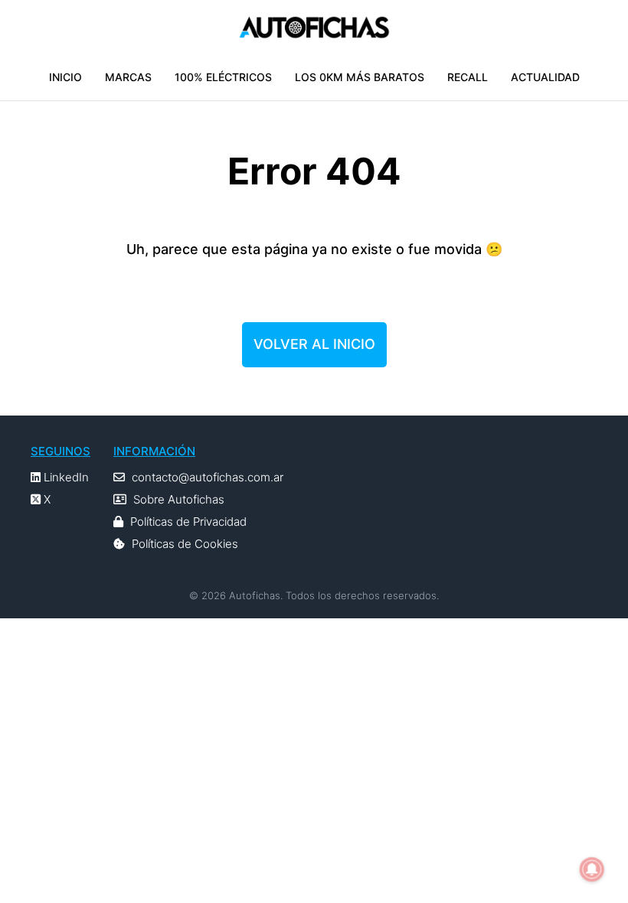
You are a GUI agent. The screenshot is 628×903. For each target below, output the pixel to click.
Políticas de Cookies (185, 543)
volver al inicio (314, 344)
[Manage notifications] (592, 869)
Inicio (65, 76)
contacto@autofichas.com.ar (207, 477)
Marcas (128, 76)
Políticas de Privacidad (188, 521)
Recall (467, 76)
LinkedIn (65, 477)
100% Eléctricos (223, 76)
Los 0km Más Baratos (359, 76)
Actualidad (545, 76)
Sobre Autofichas (178, 499)
